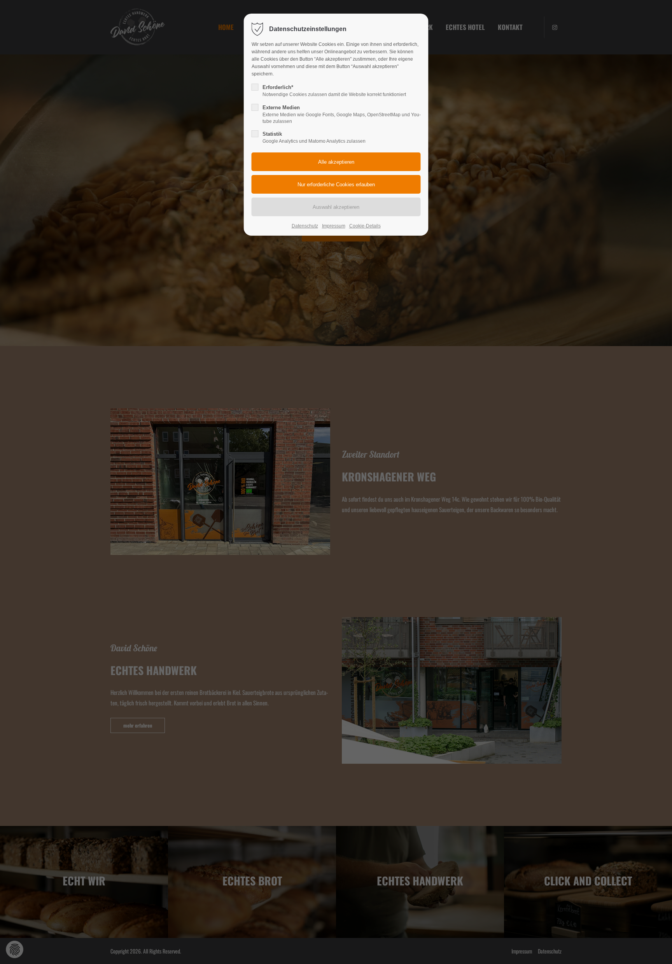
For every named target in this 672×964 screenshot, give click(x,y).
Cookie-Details (365, 226)
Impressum (333, 226)
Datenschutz (305, 226)
